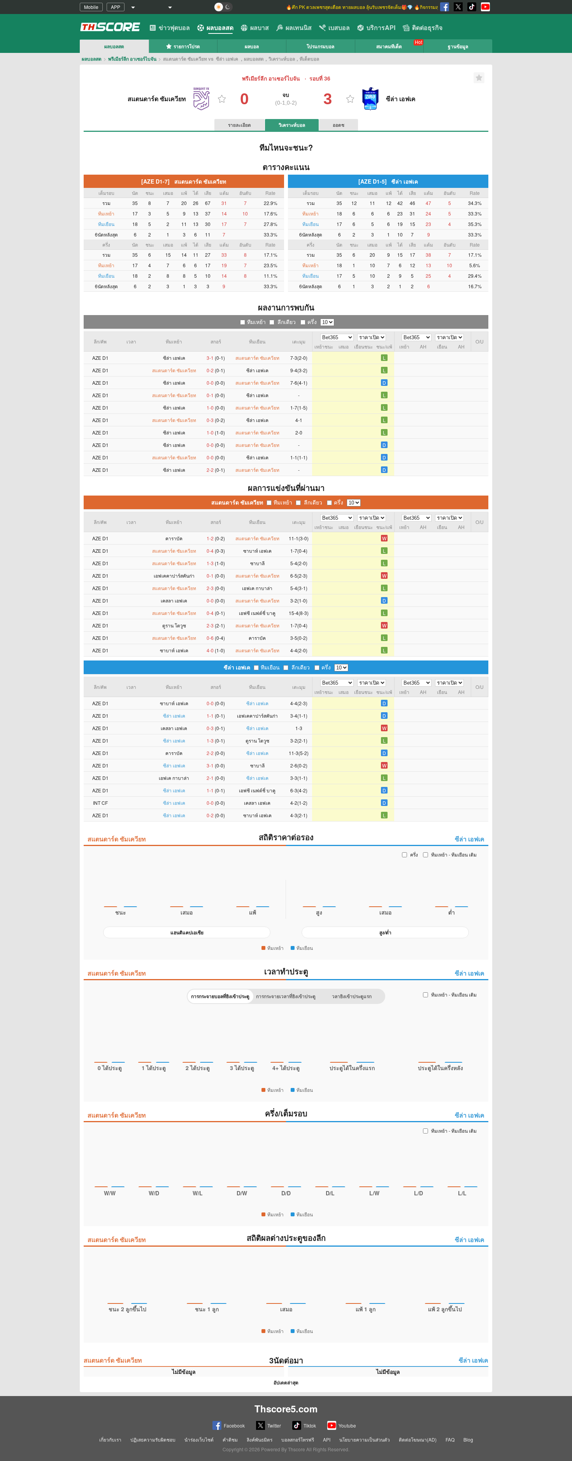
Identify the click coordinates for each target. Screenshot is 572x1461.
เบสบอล (339, 27)
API (326, 1439)
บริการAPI (381, 27)
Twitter (274, 1425)
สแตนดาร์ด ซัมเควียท (237, 502)
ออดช (338, 124)
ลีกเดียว (286, 322)
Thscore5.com (286, 1408)
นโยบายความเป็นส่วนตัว (364, 1439)
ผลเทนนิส (299, 27)
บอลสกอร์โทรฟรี (297, 1439)
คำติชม (230, 1439)
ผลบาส (259, 27)
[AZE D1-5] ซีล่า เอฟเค (388, 181)
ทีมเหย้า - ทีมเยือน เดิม (454, 854)
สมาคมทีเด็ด (389, 46)
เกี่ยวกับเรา (110, 1439)
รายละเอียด (239, 124)
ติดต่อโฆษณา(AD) (418, 1439)
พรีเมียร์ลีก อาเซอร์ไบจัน (132, 58)
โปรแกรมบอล (320, 46)
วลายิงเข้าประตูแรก (352, 996)
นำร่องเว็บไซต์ (199, 1439)
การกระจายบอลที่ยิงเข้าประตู (220, 996)
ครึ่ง (312, 322)
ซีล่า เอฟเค (237, 667)
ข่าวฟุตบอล (174, 27)
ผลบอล (252, 46)
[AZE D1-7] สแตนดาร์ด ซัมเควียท (183, 181)
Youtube (347, 1425)
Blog (468, 1439)
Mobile (91, 7)
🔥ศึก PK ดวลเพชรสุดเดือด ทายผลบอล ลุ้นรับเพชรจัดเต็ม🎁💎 (350, 7)
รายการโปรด (187, 46)
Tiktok (310, 1425)
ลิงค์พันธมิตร (259, 1439)
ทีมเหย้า (256, 322)
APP (115, 7)
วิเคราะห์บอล (292, 124)
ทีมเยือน (270, 667)
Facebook (234, 1425)
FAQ (450, 1439)
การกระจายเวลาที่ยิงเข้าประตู (286, 996)
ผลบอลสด (220, 27)
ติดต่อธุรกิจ (427, 27)
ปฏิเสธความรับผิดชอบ (152, 1439)
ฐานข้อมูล (458, 46)
